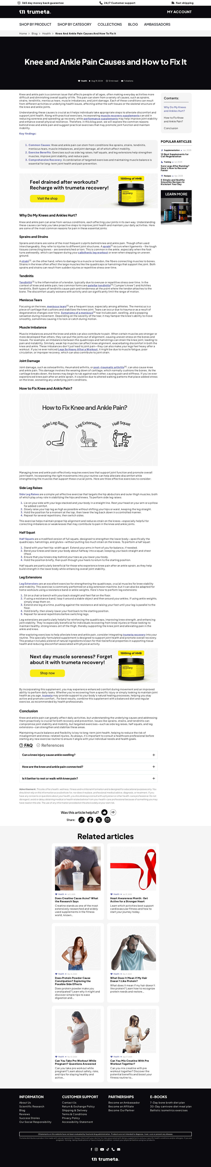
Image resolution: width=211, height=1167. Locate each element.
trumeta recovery (134, 634)
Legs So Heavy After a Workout (78, 349)
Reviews (24, 1114)
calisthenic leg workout (93, 252)
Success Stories (29, 1118)
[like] (104, 812)
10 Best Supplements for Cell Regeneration (175, 155)
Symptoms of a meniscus (77, 312)
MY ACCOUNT (179, 12)
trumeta (47, 695)
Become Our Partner (121, 1110)
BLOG (133, 24)
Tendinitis (25, 282)
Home (23, 33)
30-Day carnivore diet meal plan (171, 1106)
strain (25, 261)
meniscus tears (56, 306)
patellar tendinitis (99, 285)
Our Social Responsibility (35, 1121)
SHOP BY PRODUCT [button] (35, 24)
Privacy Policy (71, 1118)
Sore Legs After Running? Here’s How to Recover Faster (175, 168)
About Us (25, 1102)
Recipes (167, 176)
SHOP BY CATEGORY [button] (74, 24)
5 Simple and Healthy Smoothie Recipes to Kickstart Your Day (173, 181)
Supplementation (172, 150)
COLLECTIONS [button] (110, 24)
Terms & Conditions (74, 1114)
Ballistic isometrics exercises (169, 1110)
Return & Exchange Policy (78, 1106)
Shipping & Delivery (74, 1110)
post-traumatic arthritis (108, 367)
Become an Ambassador (124, 1102)
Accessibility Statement (77, 1121)
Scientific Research (31, 1106)
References (52, 745)
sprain (107, 246)
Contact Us (69, 1102)
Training (167, 162)
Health (46, 33)
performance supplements (101, 118)
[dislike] (113, 812)
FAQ (28, 745)
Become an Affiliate (121, 1106)
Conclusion (171, 128)
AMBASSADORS (157, 24)
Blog (35, 33)
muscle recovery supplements (120, 115)
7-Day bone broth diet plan (167, 1102)
